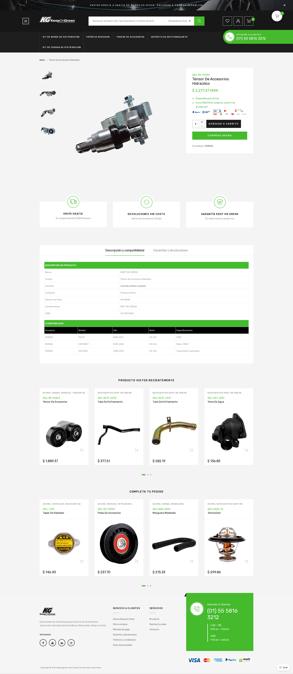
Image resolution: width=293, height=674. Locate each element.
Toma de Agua (216, 401)
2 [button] (147, 474)
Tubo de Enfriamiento (110, 401)
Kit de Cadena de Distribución (62, 47)
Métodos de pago (121, 629)
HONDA (209, 146)
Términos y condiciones (124, 640)
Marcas (66, 393)
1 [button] (143, 474)
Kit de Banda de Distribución (61, 37)
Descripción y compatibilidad (124, 250)
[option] (119, 129)
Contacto (154, 629)
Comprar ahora (220, 135)
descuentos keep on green (115, 393)
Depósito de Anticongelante (169, 37)
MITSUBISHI (125, 504)
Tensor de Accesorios (130, 37)
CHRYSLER (58, 504)
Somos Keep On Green (124, 619)
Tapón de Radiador (98, 37)
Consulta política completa (133, 286)
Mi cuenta (154, 619)
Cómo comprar (120, 624)
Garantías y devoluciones (170, 250)
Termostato (214, 512)
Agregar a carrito (224, 124)
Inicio (42, 60)
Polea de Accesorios (109, 512)
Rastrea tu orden (158, 624)
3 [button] (150, 474)
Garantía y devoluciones (125, 634)
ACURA (47, 393)
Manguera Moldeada (164, 512)
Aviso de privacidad (122, 645)
